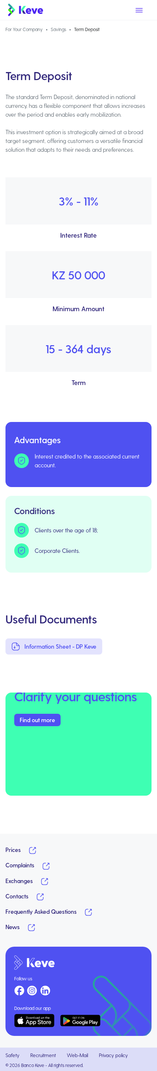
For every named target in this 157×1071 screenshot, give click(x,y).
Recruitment (43, 1055)
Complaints (20, 864)
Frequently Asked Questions (41, 911)
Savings (58, 29)
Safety (12, 1055)
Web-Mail (77, 1055)
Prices (13, 849)
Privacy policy (113, 1055)
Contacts (17, 896)
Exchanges (19, 880)
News (13, 926)
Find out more (37, 719)
